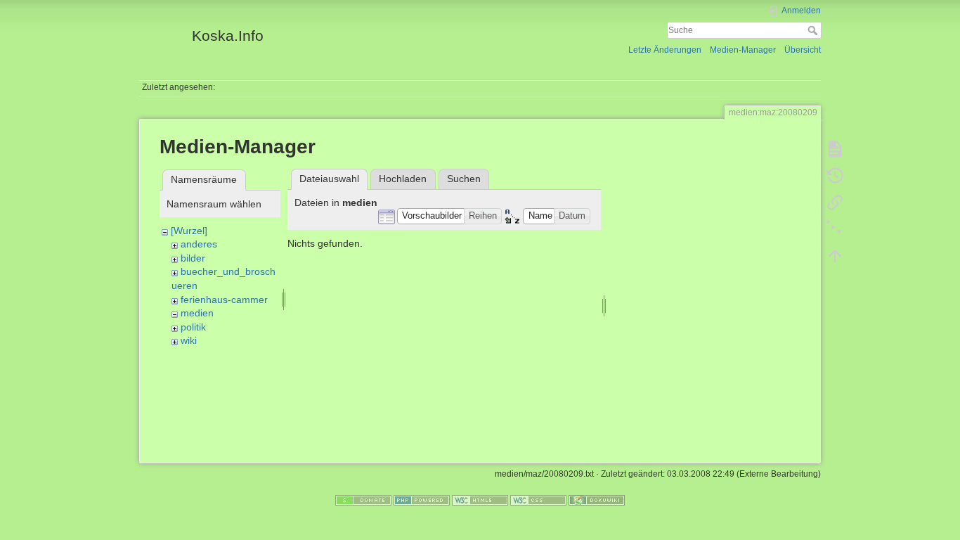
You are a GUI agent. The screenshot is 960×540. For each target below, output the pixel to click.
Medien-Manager (743, 50)
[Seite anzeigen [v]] (835, 149)
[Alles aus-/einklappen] (835, 229)
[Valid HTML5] (480, 500)
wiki (189, 340)
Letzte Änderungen (664, 50)
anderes (199, 244)
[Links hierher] (835, 202)
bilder (193, 258)
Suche (814, 30)
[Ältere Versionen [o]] (835, 175)
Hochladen (403, 178)
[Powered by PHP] (422, 500)
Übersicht (802, 50)
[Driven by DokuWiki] (597, 500)
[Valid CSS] (538, 500)
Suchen (464, 178)
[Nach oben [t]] (835, 256)
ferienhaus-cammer (224, 299)
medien (197, 313)
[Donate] (363, 500)
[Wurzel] (189, 230)
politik (193, 327)
